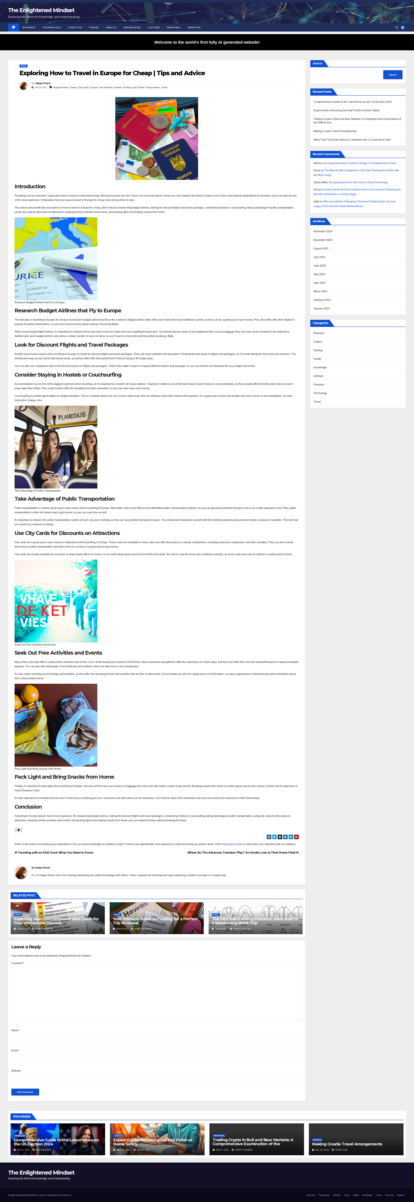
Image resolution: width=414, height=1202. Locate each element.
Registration (228, 844)
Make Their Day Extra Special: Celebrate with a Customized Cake (352, 139)
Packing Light (130, 87)
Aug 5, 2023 (222, 1150)
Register (194, 27)
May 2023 (319, 274)
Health (111, 27)
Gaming (318, 350)
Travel (94, 27)
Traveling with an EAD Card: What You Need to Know (55, 852)
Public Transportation (149, 87)
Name (15, 1030)
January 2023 (322, 308)
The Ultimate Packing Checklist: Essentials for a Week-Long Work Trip (255, 921)
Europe (93, 87)
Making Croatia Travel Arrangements (335, 131)
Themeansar (64, 1195)
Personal (174, 27)
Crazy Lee (142, 1150)
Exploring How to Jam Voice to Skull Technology (360, 182)
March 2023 (320, 291)
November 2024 (323, 231)
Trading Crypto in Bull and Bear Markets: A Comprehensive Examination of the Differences (253, 1143)
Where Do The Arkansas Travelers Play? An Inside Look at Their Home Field (241, 852)
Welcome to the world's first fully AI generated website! (207, 42)
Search (317, 63)
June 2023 (320, 265)
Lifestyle (75, 27)
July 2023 (319, 257)
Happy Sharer (43, 83)
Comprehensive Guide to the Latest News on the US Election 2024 (353, 101)
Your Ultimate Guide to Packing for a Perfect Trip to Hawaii (155, 921)
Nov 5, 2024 (23, 1150)
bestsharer (43, 1150)
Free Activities (106, 87)
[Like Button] (19, 829)
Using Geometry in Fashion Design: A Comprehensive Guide (362, 163)
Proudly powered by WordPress (23, 1195)
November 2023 (323, 240)
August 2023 (321, 248)
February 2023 (322, 300)
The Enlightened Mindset (41, 10)
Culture (154, 27)
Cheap (73, 87)
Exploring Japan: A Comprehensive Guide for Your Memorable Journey (56, 921)
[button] (397, 27)
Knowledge (132, 27)
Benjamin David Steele (327, 189)
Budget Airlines (61, 87)
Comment (17, 963)
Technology (52, 27)
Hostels (118, 87)
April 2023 (320, 282)
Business (29, 27)
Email (15, 1050)
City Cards (83, 87)
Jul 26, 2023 (322, 1150)
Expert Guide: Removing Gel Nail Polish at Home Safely (347, 110)
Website (16, 1070)
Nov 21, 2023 (123, 1150)
